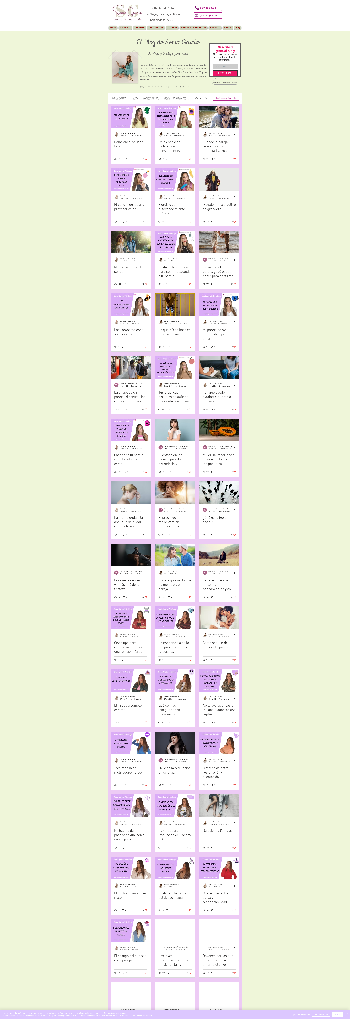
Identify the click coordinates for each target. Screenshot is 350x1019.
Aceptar (337, 1014)
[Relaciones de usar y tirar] (131, 117)
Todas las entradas (119, 98)
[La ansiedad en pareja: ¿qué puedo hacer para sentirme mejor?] (219, 242)
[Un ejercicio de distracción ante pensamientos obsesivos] (175, 117)
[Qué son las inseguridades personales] (175, 680)
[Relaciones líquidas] (219, 805)
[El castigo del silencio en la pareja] (131, 931)
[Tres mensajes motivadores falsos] (131, 743)
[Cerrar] (346, 1014)
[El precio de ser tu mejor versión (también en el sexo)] (175, 492)
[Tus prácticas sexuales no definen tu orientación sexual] (175, 367)
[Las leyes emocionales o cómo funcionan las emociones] (175, 931)
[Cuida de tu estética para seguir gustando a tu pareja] (175, 242)
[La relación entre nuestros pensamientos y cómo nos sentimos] (219, 555)
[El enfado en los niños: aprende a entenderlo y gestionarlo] (175, 430)
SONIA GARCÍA (162, 8)
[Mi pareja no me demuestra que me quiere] (219, 305)
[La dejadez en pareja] (175, 993)
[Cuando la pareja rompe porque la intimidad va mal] (219, 117)
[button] (208, 8)
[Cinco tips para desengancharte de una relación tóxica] (131, 618)
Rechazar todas (321, 1014)
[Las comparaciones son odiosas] (131, 305)
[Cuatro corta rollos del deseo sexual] (175, 868)
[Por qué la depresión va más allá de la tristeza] (131, 555)
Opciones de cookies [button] (301, 1014)
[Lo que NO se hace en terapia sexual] (175, 305)
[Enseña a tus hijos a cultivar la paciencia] (131, 993)
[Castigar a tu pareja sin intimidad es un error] (131, 430)
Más (196, 98)
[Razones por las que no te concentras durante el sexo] (219, 931)
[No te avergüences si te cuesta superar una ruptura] (219, 680)
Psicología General (151, 98)
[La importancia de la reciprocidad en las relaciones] (175, 618)
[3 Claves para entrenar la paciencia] (219, 993)
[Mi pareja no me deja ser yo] (131, 242)
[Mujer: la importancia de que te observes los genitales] (219, 430)
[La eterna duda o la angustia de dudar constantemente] (131, 492)
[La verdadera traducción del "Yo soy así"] (175, 805)
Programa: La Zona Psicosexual (176, 98)
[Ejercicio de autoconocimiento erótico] (175, 179)
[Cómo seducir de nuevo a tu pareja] (219, 618)
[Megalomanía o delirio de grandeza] (219, 179)
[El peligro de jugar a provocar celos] (131, 179)
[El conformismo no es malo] (131, 868)
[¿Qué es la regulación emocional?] (175, 743)
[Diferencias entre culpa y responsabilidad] (219, 868)
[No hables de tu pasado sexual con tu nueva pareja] (131, 805)
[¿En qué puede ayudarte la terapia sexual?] (219, 367)
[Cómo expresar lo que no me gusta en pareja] (175, 555)
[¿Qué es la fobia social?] (219, 492)
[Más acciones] (146, 134)
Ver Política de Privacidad (144, 1015)
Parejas (135, 98)
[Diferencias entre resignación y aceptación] (219, 743)
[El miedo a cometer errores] (131, 680)
